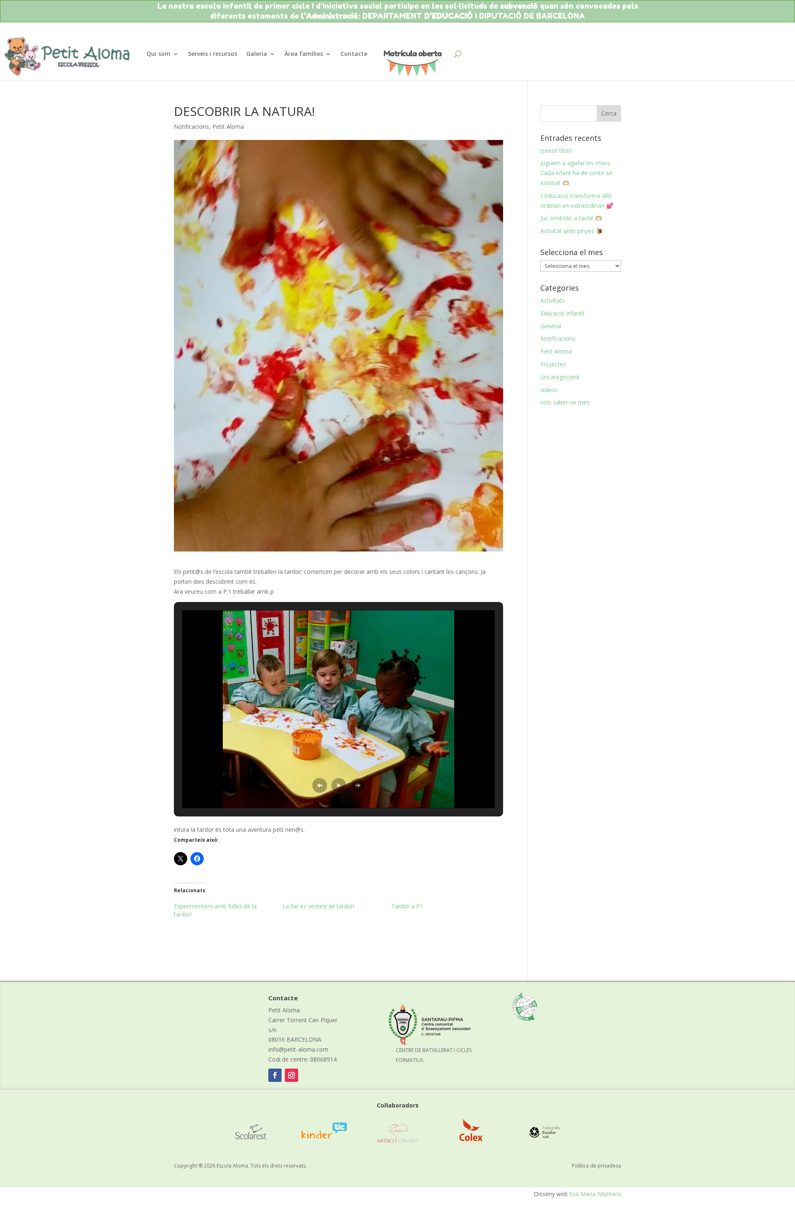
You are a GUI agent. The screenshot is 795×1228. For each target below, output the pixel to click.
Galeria (256, 54)
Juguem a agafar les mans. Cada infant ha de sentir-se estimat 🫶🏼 (576, 173)
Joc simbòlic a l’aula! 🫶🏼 (571, 218)
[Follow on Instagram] (291, 1075)
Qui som (159, 54)
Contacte (353, 54)
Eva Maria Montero (595, 1194)
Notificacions (191, 126)
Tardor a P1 (407, 906)
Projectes (553, 364)
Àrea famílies (303, 54)
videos (549, 390)
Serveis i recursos (212, 54)
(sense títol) (556, 150)
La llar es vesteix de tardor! (318, 906)
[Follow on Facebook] (275, 1075)
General (550, 326)
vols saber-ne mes (565, 402)
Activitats (552, 300)
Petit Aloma (228, 126)
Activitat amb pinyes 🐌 (571, 231)
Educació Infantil (562, 313)
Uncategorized (559, 377)
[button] (319, 785)
